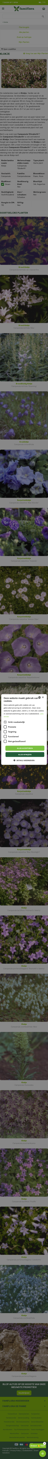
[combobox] (39, 697)
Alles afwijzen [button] (25, 754)
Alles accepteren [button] (25, 748)
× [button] (43, 697)
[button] (24, 760)
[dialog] (24, 729)
